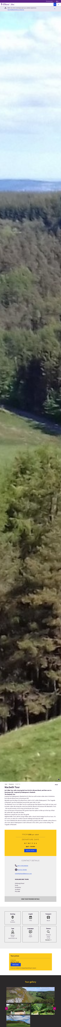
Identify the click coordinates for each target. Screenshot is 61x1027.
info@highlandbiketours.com (23, 873)
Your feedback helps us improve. (16, 9)
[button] (58, 4)
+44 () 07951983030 (22, 866)
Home (6, 784)
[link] (55, 4)
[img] (30, 995)
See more (47, 939)
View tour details (22, 870)
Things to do (11, 784)
